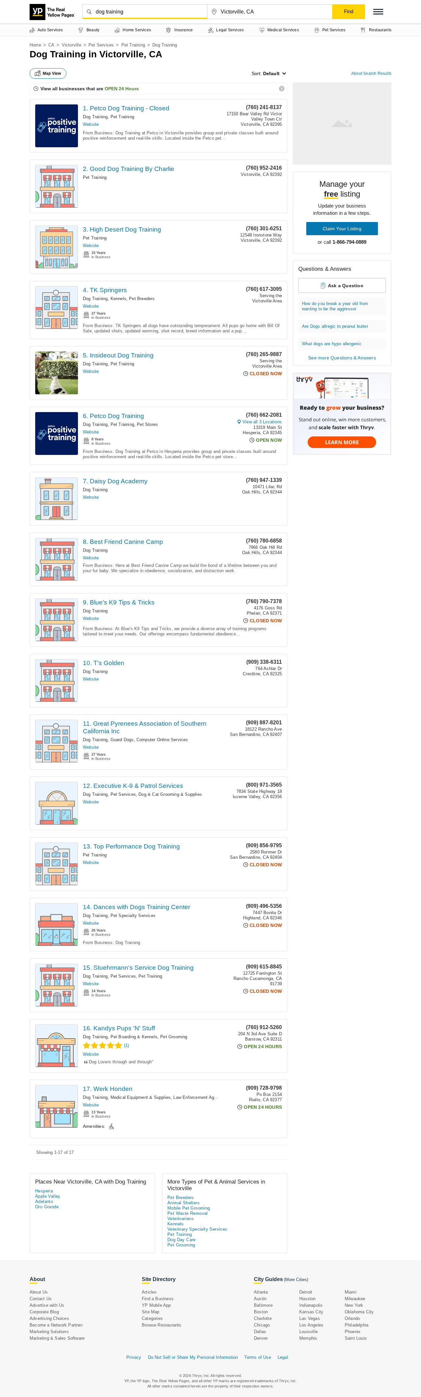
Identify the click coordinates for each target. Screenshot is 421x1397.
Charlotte (263, 1318)
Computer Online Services (162, 739)
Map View (52, 73)
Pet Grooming (173, 1036)
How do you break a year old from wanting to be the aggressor (335, 306)
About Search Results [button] (371, 73)
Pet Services (101, 44)
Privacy (133, 1357)
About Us (39, 1292)
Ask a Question (345, 285)
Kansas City (311, 1311)
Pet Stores (147, 424)
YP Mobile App (156, 1305)
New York (354, 1305)
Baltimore (263, 1305)
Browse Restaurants (162, 1325)
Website (91, 124)
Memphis (308, 1338)
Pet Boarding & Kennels (134, 1036)
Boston (261, 1311)
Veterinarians (180, 1218)
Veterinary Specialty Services (197, 1229)
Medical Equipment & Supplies (141, 1097)
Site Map (151, 1311)
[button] (378, 11)
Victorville (71, 44)
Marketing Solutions (49, 1331)
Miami (351, 1292)
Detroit (305, 1292)
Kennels (118, 298)
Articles (149, 1292)
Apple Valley (48, 1196)
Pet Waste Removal (187, 1213)
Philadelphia (356, 1325)
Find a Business (158, 1298)
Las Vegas (309, 1318)
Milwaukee (355, 1298)
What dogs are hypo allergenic (331, 343)
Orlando (352, 1318)
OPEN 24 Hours (122, 88)
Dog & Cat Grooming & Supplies (170, 794)
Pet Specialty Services (133, 915)
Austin (260, 1298)
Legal (283, 1357)
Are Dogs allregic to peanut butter (335, 326)
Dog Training (95, 116)
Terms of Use (257, 1357)
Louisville (308, 1331)
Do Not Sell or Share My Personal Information (193, 1357)
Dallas (260, 1331)
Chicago (262, 1325)
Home (35, 44)
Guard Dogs (122, 739)
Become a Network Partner (56, 1325)
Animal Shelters (183, 1202)
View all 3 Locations (262, 421)
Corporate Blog (44, 1311)
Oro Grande (47, 1206)
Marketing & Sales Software (57, 1338)
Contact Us (41, 1298)
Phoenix (352, 1331)
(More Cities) (296, 1279)
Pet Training (133, 44)
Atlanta (261, 1292)
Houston (307, 1298)
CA (51, 44)
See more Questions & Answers (342, 357)
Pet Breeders (142, 298)
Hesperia (44, 1190)
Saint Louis (356, 1338)
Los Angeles (311, 1325)
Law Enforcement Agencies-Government (212, 1097)
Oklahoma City (359, 1311)
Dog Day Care (181, 1239)
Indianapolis (311, 1305)
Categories (152, 1318)
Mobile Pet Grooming (188, 1208)
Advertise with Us (47, 1305)
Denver (261, 1338)
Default (271, 73)
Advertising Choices (49, 1318)
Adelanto (44, 1201)
